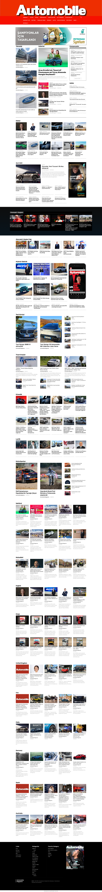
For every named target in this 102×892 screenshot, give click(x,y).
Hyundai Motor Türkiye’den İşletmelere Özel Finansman (79, 154)
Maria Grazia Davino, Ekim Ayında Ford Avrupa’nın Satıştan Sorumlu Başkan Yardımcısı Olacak (58, 94)
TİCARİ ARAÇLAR (68, 17)
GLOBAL (36, 17)
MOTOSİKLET (69, 20)
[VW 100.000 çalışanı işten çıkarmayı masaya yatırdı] (68, 126)
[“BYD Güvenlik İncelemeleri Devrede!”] (69, 400)
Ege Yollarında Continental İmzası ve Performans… (56, 452)
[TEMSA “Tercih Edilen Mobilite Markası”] (26, 361)
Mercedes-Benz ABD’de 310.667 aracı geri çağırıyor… (57, 429)
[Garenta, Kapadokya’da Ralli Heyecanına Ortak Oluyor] (68, 465)
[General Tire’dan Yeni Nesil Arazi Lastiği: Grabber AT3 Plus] (45, 445)
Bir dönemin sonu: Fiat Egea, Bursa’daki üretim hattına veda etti (65, 541)
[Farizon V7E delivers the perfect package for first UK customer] (51, 669)
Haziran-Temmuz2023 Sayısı (79, 625)
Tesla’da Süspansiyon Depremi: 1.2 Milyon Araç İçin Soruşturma (33, 430)
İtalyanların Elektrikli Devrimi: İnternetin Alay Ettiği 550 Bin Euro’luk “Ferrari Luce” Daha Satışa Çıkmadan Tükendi (56, 136)
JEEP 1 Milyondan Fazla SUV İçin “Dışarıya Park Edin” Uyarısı (45, 429)
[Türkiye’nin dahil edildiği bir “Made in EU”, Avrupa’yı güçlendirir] (19, 381)
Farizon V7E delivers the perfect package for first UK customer (50, 676)
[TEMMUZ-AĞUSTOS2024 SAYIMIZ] (51, 620)
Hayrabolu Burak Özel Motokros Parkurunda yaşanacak (47, 493)
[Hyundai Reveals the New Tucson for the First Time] (36, 591)
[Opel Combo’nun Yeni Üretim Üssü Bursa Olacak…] (51, 361)
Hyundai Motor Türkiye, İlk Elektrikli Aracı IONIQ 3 (40, 278)
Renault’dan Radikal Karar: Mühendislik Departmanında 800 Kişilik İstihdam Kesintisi (20, 154)
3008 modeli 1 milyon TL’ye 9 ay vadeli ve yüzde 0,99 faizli (77, 52)
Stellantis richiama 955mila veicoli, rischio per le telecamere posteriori (50, 735)
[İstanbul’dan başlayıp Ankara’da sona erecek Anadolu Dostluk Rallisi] (68, 482)
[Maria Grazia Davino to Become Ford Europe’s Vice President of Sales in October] (22, 591)
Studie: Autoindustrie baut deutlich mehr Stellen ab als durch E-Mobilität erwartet (64, 763)
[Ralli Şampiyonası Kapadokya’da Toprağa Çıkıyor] (43, 112)
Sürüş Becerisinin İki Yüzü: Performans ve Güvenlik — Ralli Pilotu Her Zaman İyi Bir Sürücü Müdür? (78, 93)
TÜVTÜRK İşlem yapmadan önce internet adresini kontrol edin (36, 541)
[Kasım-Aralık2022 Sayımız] (22, 642)
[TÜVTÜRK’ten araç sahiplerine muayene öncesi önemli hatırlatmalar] (51, 509)
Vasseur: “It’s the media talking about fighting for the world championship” (16, 225)
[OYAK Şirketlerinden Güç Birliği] (45, 245)
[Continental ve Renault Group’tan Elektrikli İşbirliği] (33, 445)
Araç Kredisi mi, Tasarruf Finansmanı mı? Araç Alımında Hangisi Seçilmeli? (52, 72)
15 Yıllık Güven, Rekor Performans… (77, 87)
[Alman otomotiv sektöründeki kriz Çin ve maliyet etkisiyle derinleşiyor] (68, 145)
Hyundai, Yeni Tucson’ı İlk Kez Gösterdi (56, 102)
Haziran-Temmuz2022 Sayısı (50, 647)
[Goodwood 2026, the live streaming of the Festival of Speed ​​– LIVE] (85, 218)
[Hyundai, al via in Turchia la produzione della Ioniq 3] (65, 728)
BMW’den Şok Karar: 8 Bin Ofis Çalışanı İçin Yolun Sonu (80, 134)
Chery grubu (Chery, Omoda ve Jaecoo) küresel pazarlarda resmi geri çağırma (80, 408)
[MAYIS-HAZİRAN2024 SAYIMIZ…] (65, 620)
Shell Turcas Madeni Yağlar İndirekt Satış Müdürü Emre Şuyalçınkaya (21, 253)
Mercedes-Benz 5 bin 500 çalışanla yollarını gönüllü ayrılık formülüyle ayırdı (56, 154)
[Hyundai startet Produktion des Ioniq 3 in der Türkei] (79, 756)
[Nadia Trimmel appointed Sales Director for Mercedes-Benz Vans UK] (36, 669)
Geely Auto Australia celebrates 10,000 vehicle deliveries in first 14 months (79, 826)
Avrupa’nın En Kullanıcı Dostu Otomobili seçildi (60, 199)
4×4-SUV (31, 17)
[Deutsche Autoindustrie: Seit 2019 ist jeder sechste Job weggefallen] (51, 756)
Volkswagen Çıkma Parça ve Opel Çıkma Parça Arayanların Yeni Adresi (57, 85)
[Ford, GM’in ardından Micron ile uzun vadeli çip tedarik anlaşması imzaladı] (26, 100)
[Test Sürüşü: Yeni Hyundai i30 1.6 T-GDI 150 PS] (68, 346)
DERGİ (75, 20)
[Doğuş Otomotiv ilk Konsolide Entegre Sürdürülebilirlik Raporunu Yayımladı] (33, 126)
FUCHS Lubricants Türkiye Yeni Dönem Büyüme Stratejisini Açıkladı (80, 253)
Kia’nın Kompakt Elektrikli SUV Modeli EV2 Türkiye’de (58, 278)
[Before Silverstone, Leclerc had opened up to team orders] (30, 218)
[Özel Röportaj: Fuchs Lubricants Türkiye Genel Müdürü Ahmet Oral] (57, 245)
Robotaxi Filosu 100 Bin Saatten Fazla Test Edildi (57, 299)
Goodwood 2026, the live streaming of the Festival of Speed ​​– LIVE (85, 225)
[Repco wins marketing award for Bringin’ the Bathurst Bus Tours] (36, 819)
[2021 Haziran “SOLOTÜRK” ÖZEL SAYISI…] (79, 642)
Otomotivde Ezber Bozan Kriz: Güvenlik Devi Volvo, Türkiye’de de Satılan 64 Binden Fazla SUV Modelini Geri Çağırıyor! (33, 410)
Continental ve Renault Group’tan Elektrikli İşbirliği (32, 452)
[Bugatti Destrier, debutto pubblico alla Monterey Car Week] (36, 728)
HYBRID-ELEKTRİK (51, 17)
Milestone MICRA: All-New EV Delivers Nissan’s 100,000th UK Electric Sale (65, 676)
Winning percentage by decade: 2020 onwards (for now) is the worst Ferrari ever (44, 226)
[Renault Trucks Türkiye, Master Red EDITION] (19, 387)
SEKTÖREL (33, 20)
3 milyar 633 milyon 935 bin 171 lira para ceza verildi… (69, 452)
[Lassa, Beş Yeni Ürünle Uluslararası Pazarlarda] (21, 445)
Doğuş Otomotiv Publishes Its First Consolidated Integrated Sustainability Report (65, 598)
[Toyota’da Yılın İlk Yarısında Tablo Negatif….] (45, 145)
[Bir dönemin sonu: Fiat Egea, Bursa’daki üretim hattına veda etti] (65, 533)
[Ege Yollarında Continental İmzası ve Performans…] (57, 445)
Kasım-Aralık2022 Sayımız (21, 647)
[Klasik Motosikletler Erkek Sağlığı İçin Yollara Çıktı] (51, 563)
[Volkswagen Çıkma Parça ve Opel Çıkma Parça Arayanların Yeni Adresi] (43, 85)
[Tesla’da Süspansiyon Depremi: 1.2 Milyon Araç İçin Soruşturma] (33, 421)
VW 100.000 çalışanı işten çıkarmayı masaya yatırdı (67, 134)
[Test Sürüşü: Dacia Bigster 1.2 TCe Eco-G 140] (68, 324)
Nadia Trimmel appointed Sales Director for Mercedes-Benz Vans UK (36, 676)
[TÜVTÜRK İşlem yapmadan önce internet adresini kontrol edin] (36, 533)
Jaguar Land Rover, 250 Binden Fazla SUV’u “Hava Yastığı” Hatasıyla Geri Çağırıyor (21, 430)
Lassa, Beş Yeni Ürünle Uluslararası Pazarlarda (21, 452)
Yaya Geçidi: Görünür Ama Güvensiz (77, 99)
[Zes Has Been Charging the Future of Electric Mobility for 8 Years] (51, 591)
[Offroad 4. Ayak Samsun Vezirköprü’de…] (68, 476)
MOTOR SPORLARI (61, 20)
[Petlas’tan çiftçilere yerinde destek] (80, 445)
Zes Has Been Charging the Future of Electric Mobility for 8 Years (51, 598)
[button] (81, 17)
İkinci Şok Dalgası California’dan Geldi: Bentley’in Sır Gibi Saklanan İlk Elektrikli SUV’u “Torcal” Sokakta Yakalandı (34, 190)
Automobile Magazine (20, 67)
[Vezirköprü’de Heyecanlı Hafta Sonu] (68, 470)
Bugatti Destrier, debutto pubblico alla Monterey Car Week (35, 735)
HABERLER (25, 17)
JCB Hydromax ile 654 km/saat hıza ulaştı (45, 134)
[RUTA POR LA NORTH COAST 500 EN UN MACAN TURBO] (36, 788)
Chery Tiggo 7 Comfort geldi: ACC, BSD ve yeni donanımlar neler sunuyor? (69, 430)
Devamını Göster (77, 78)
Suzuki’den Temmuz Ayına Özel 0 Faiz (77, 58)
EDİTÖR (71, 109)
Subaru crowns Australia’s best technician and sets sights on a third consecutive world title (51, 826)
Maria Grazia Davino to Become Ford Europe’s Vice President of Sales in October (22, 598)
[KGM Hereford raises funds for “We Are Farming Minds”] (79, 669)
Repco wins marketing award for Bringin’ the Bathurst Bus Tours (36, 826)
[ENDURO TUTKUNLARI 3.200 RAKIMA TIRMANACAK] (65, 563)
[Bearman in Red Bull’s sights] (57, 218)
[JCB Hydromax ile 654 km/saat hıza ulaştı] (45, 126)
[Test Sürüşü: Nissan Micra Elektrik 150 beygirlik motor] (68, 335)
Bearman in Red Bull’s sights (56, 225)
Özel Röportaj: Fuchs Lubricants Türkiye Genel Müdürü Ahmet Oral (57, 253)
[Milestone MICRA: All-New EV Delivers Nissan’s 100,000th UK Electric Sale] (65, 669)
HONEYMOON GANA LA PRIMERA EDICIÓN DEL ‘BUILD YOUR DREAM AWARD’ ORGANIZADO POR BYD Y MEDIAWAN (51, 797)
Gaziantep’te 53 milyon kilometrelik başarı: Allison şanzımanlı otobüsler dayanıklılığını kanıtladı (53, 380)
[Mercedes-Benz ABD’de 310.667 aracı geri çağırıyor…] (57, 421)
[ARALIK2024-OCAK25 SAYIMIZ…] (22, 620)
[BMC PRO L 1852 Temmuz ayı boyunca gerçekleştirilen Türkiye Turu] (75, 361)
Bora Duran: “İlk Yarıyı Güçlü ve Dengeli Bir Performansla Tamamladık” (41, 307)
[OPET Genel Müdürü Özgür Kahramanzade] (69, 245)
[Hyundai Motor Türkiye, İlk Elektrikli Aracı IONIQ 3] (41, 269)
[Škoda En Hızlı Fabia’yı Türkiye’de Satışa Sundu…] (51, 533)
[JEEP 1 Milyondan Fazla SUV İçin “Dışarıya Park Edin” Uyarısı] (45, 421)
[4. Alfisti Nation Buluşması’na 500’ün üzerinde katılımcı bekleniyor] (22, 533)
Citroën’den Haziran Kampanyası (75, 75)
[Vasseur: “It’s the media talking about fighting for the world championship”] (16, 218)
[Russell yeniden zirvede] (68, 493)
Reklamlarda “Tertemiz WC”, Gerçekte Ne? (78, 105)
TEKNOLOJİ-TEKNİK (41, 20)
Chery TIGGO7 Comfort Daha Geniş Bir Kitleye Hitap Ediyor (60, 188)
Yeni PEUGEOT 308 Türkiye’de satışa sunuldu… (23, 299)
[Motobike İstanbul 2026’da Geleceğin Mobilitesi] (79, 563)
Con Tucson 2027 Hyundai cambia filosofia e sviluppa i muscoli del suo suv (21, 735)
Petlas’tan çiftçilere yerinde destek (80, 452)
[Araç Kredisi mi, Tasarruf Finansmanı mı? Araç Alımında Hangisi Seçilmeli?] (53, 57)
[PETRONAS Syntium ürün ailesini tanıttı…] (33, 245)
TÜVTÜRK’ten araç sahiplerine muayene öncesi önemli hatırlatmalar (51, 516)
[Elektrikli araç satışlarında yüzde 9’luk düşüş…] (65, 509)
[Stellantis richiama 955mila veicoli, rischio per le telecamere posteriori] (51, 728)
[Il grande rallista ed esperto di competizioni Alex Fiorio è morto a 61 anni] (79, 728)
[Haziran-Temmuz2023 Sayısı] (79, 620)
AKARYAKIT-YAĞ (26, 20)
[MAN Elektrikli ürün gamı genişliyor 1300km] (43, 387)
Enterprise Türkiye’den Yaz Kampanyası (77, 69)
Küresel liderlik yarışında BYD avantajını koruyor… (59, 306)
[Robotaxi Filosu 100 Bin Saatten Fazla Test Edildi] (59, 289)
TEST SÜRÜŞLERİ (60, 17)
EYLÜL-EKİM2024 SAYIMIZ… (36, 625)
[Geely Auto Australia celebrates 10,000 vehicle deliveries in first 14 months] (79, 819)
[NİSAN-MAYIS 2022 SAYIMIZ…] (65, 642)
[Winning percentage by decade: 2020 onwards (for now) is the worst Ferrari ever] (44, 218)
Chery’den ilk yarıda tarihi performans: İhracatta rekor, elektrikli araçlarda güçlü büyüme (48, 200)
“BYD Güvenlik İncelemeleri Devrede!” (67, 408)
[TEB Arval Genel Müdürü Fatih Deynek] (79, 533)
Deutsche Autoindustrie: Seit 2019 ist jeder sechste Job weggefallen (50, 763)
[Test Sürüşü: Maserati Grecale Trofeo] (68, 329)
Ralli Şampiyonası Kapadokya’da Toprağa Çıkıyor (57, 111)
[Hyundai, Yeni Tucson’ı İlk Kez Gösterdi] (43, 103)
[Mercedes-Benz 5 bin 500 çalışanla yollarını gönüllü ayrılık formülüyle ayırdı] (56, 145)
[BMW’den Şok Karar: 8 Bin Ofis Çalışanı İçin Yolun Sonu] (80, 126)
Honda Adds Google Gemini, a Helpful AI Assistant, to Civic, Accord (79, 705)
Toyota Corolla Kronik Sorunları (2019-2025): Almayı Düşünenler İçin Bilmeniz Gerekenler (80, 430)
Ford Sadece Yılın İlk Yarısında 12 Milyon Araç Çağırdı (32, 153)
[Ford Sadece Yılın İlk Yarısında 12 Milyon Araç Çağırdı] (33, 145)
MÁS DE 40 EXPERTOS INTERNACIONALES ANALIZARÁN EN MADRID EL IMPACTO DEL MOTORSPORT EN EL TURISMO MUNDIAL (79, 797)
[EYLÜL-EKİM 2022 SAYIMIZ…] (36, 642)
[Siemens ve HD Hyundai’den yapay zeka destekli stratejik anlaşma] (26, 55)
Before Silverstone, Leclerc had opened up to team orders (30, 225)
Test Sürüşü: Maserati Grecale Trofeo (78, 327)
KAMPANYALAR (43, 17)
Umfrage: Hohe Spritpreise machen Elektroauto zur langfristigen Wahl (35, 763)
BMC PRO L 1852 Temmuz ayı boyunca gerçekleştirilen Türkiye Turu (75, 369)
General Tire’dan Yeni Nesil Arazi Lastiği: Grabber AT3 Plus (45, 453)
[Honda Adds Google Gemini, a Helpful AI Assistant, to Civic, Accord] (79, 698)
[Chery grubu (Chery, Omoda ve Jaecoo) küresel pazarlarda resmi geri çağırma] (80, 400)
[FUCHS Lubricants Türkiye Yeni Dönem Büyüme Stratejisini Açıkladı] (80, 245)
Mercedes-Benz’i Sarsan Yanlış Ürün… (21, 407)
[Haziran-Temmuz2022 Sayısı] (51, 642)
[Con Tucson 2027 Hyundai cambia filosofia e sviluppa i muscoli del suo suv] (22, 728)
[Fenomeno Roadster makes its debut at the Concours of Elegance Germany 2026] (36, 698)
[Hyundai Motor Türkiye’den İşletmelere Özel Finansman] (80, 145)
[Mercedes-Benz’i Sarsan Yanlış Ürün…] (21, 400)
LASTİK (54, 20)
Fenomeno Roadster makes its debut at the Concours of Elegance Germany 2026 (36, 705)
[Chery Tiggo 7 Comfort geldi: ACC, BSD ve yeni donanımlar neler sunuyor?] (69, 421)
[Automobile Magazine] (51, 8)
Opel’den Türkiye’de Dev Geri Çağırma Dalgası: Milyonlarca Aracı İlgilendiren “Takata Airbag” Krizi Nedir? (57, 410)
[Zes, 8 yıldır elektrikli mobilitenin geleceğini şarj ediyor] (24, 269)
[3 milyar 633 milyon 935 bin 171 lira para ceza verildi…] (69, 445)
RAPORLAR (25, 23)
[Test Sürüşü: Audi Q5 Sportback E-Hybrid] (68, 318)
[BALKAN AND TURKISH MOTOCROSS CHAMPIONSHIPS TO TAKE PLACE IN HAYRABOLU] (79, 591)
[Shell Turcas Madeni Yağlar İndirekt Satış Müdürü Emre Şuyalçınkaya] (21, 245)
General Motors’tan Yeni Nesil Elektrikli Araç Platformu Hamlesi (21, 199)
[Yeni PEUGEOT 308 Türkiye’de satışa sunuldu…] (24, 289)
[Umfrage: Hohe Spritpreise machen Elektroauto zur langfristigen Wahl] (36, 756)
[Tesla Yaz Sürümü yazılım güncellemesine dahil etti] (26, 78)
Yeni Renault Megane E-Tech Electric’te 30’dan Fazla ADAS (77, 306)
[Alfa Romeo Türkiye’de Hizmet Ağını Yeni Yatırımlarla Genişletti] (79, 509)
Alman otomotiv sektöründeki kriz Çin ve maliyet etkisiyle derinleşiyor (68, 154)
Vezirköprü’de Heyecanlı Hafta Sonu (78, 469)
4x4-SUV (50, 100)
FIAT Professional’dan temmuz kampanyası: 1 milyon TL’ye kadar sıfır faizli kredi (78, 380)
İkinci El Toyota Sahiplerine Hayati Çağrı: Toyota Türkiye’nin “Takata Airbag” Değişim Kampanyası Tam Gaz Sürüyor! (45, 410)
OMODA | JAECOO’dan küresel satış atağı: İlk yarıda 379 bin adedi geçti (34, 200)
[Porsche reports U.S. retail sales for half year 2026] (65, 698)
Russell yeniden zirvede (75, 491)
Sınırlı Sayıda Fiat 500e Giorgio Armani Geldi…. (41, 299)
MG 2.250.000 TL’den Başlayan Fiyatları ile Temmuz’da (78, 64)
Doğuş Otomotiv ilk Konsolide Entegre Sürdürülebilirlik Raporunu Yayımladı (32, 135)
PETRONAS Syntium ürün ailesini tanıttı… (33, 253)
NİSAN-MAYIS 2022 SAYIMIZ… (65, 647)
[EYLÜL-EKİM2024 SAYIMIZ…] (36, 620)
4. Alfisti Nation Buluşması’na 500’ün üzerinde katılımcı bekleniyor (22, 541)
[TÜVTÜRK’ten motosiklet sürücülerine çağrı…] (22, 563)
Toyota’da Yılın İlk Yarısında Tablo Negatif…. (44, 153)
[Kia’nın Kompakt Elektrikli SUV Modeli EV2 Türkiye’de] (59, 269)
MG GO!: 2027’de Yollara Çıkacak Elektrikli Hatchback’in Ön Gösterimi (24, 307)
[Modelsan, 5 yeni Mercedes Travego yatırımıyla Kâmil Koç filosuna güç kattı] (68, 387)
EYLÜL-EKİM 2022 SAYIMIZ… (36, 647)
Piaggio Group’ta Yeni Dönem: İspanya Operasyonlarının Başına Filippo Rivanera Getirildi (36, 570)
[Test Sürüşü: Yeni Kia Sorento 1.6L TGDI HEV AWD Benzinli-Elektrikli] (68, 341)
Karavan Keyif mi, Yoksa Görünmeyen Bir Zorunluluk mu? (78, 111)
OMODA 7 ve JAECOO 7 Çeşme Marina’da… (47, 188)
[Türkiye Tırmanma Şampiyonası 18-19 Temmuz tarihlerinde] (68, 488)
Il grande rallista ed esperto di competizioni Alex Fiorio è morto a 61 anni (79, 735)
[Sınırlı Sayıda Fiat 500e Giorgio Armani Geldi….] (41, 289)
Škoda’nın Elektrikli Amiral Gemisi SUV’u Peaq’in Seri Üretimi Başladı (20, 189)
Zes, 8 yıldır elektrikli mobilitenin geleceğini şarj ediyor (23, 279)
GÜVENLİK (49, 20)
